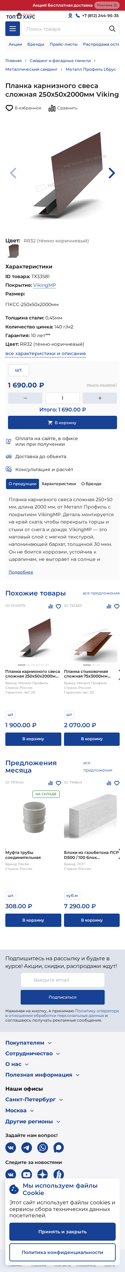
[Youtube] (26, 1174)
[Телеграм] (26, 1147)
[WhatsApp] (42, 1147)
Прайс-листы (64, 44)
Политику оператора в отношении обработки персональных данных (62, 1013)
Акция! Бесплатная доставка (63, 5)
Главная (13, 60)
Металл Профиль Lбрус (91, 69)
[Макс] (58, 1147)
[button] (22, 665)
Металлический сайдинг (31, 69)
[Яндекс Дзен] (42, 1174)
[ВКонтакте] (10, 1147)
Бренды (35, 44)
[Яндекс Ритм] (58, 1174)
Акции (15, 44)
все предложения (101, 592)
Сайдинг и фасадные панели (60, 60)
